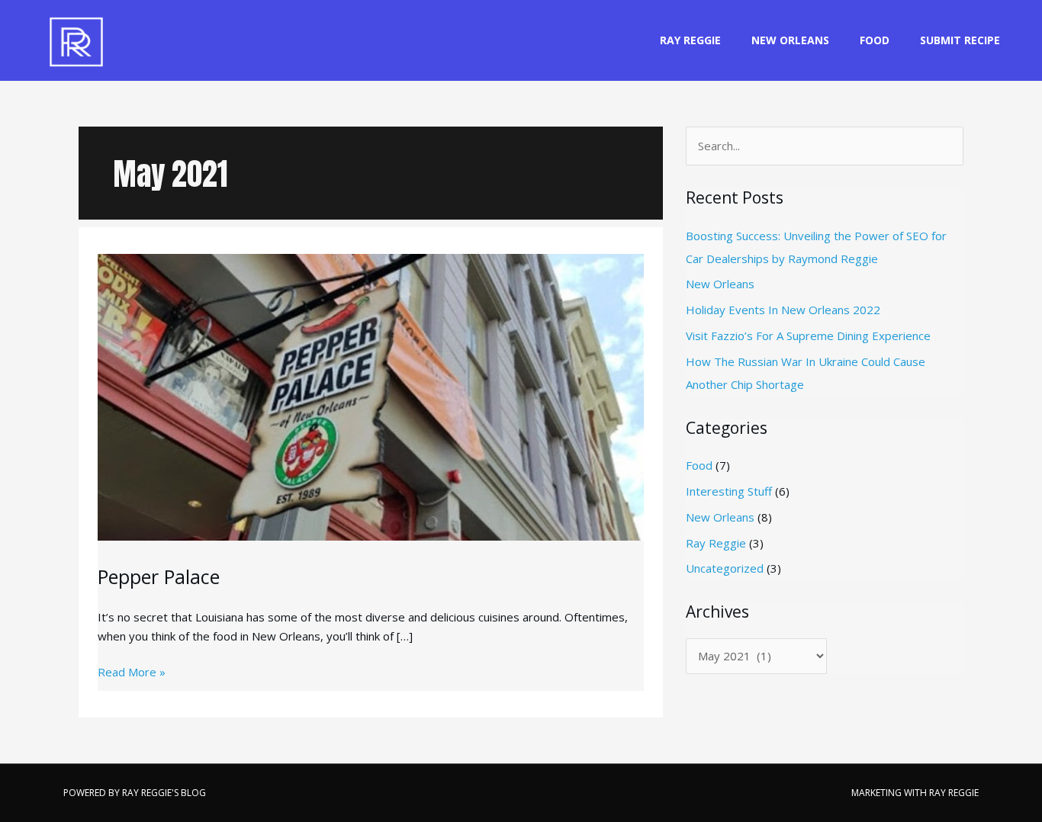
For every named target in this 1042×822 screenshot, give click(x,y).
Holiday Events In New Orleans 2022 (783, 309)
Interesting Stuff (729, 491)
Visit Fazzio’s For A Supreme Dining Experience (808, 335)
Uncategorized (725, 568)
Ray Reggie (690, 40)
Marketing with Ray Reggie (915, 792)
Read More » (132, 672)
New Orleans (790, 40)
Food (874, 40)
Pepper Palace (159, 576)
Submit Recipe (960, 40)
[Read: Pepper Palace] (371, 382)
